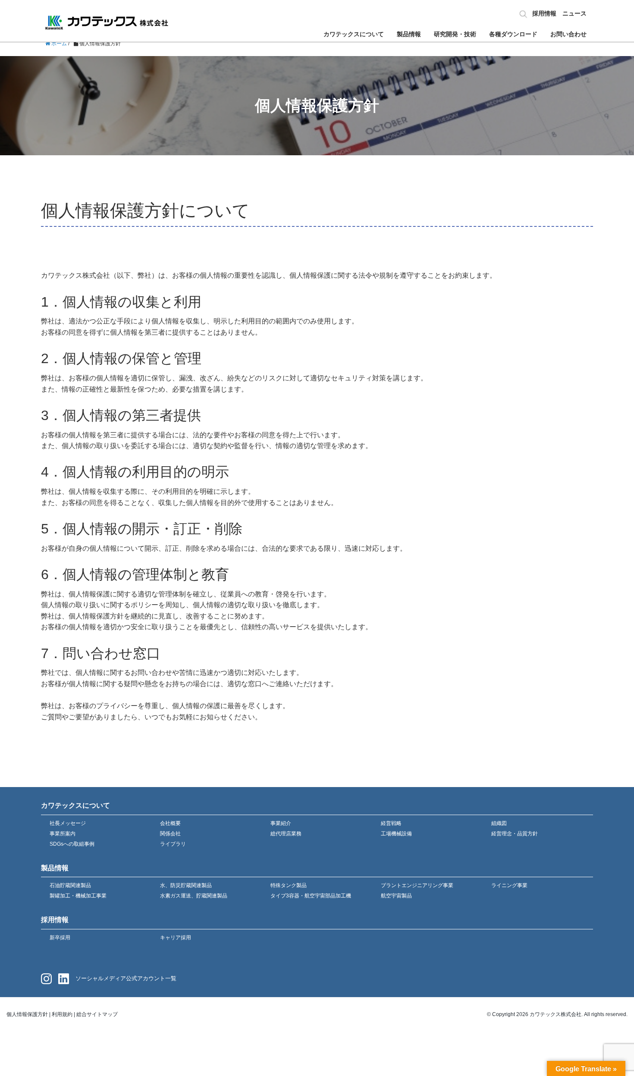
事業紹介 (280, 823)
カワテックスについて (353, 34)
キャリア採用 (175, 938)
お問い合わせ (568, 34)
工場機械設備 (396, 834)
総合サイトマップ (97, 1014)
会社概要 (170, 823)
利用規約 (62, 1014)
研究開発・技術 (455, 34)
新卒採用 (60, 938)
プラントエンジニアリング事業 (417, 885)
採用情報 (544, 13)
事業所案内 (62, 834)
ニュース (574, 13)
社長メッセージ (68, 823)
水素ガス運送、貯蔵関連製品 (193, 896)
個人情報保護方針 (27, 1014)
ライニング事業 (509, 885)
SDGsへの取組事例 (72, 844)
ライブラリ (173, 844)
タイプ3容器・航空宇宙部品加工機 (310, 896)
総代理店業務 (285, 834)
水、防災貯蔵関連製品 (186, 885)
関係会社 (170, 834)
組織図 (499, 823)
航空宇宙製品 (396, 896)
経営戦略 (391, 823)
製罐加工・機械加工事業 (78, 896)
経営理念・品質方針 (514, 834)
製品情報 (409, 34)
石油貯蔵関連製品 (70, 885)
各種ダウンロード (513, 34)
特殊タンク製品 (288, 885)
